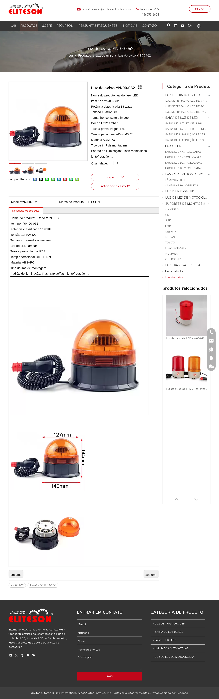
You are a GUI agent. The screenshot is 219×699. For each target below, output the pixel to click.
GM (167, 215)
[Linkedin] (175, 26)
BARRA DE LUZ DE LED (181, 117)
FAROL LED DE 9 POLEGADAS (183, 168)
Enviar (109, 676)
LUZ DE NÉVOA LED (179, 191)
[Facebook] (168, 26)
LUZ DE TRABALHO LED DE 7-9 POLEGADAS (187, 112)
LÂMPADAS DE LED (177, 180)
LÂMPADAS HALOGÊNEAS (181, 185)
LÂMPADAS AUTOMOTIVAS (184, 174)
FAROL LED (173, 146)
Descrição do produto (26, 211)
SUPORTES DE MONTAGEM (185, 203)
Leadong (182, 693)
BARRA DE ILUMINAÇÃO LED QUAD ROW (187, 140)
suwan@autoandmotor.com (111, 9)
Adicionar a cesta (113, 186)
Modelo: (16, 202)
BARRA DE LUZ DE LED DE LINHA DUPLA (187, 129)
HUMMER (171, 254)
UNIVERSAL (172, 209)
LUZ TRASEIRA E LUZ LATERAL (187, 265)
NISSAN (170, 237)
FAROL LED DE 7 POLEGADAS (183, 163)
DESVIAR (170, 231)
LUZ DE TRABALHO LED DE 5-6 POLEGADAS (187, 106)
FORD (168, 226)
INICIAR (199, 9)
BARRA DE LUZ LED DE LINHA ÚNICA (187, 123)
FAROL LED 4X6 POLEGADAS (183, 152)
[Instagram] (189, 26)
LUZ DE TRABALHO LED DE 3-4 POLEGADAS (187, 101)
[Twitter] (16, 655)
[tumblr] (22, 655)
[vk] (34, 655)
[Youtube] (182, 26)
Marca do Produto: (72, 202)
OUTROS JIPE (174, 259)
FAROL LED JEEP (165, 640)
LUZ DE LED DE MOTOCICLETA (187, 197)
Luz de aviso (174, 277)
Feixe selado (174, 271)
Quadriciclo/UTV (175, 248)
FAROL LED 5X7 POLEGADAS (183, 157)
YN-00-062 (17, 585)
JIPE (168, 220)
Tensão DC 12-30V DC (43, 585)
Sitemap (155, 693)
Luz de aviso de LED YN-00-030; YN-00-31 (186, 389)
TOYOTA (170, 242)
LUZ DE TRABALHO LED (182, 95)
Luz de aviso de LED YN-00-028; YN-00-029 (186, 338)
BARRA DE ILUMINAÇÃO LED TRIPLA (187, 134)
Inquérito (112, 177)
